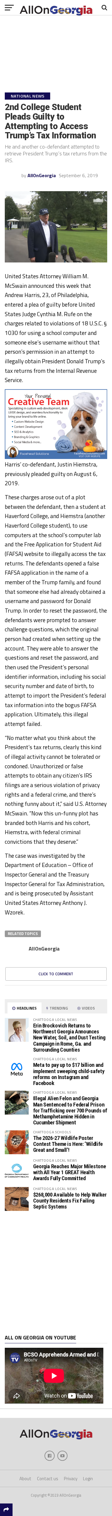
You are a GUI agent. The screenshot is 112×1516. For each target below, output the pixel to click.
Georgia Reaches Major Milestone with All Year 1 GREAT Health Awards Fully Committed (69, 1172)
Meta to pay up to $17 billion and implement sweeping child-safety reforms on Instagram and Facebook (69, 1074)
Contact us (47, 1478)
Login (88, 1478)
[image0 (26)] (56, 457)
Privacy (70, 1478)
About (25, 1478)
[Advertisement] (56, 1273)
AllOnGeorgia (41, 175)
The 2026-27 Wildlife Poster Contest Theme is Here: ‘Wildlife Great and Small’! (68, 1144)
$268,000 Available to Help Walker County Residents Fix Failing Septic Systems (70, 1201)
